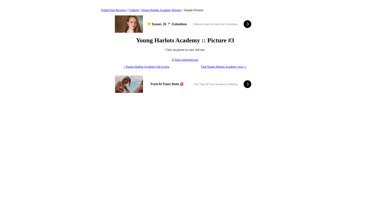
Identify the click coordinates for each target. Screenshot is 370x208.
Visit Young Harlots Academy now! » (223, 66)
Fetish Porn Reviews (113, 10)
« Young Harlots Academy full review (147, 66)
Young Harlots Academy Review (161, 10)
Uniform (134, 10)
